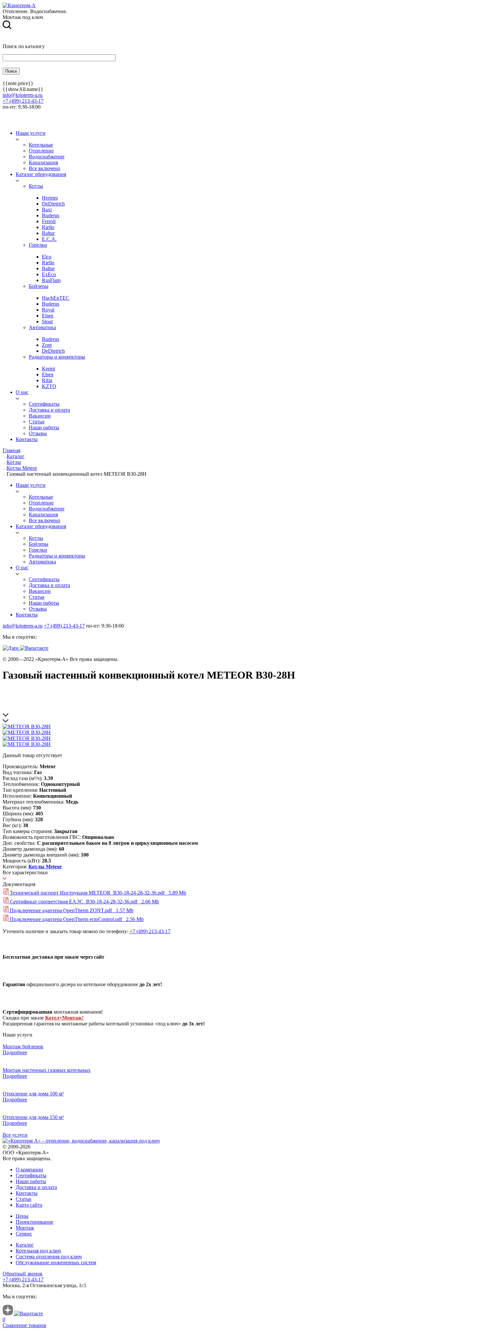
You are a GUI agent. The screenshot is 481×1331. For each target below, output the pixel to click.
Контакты (27, 1193)
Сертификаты (31, 1175)
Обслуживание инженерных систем (56, 1262)
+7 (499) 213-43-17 (23, 101)
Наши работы (31, 1181)
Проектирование (34, 1222)
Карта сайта (29, 1205)
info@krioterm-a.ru (23, 95)
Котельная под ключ (38, 1250)
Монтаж (25, 1228)
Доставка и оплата (36, 1187)
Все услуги (15, 1135)
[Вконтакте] (34, 648)
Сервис (24, 1233)
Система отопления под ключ (49, 1256)
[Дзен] (11, 648)
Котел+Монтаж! (64, 1017)
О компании (29, 1169)
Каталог (25, 1245)
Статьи (23, 1199)
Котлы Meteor (45, 866)
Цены (22, 1216)
